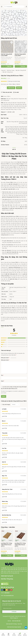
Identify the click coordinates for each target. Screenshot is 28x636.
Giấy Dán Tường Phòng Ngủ (19, 107)
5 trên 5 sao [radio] (15, 357)
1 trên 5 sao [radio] (11, 357)
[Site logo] (14, 2)
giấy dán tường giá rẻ (13, 184)
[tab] (14, 149)
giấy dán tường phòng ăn (14, 267)
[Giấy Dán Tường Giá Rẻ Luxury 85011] (21, 47)
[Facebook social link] (5, 112)
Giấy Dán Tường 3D (7, 102)
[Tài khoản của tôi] (26, 6)
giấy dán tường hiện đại (12, 252)
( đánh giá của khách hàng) (13, 81)
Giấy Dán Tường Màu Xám (16, 104)
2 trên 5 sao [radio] (12, 357)
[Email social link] (9, 112)
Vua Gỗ (10, 587)
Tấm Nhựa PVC (9, 549)
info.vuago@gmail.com (9, 595)
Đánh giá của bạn (5, 357)
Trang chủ (3, 70)
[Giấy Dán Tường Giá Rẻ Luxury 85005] (7, 47)
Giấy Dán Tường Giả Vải (18, 102)
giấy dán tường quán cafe (11, 274)
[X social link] (7, 112)
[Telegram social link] (14, 112)
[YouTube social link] (11, 590)
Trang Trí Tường (17, 109)
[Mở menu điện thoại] (1, 6)
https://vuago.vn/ (14, 618)
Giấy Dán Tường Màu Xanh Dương (16, 106)
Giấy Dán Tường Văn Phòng (7, 109)
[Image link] (9, 563)
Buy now (19, 87)
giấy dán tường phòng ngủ (16, 208)
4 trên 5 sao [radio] (14, 357)
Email (2, 381)
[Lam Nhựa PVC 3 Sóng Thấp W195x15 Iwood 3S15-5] (21, 536)
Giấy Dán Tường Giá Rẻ (21, 70)
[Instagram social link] (9, 590)
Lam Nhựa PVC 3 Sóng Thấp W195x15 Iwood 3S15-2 (6, 545)
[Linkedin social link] (12, 112)
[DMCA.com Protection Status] (5, 583)
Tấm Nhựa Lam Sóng (5, 548)
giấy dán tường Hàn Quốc (9, 189)
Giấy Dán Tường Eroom (7, 72)
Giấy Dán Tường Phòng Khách (18, 131)
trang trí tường (19, 163)
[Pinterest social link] (10, 112)
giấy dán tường (13, 279)
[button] (7, 66)
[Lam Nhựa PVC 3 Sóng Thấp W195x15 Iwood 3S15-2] (7, 536)
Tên (2, 375)
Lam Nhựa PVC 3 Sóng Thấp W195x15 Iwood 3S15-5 (20, 545)
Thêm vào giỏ (11, 87)
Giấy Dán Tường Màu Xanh (11, 129)
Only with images (6, 404)
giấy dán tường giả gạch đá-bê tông (10, 197)
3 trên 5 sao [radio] (13, 357)
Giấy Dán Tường (4, 57)
